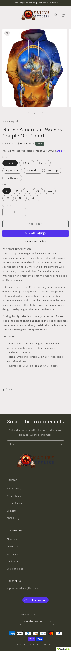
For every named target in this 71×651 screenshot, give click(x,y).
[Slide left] (28, 113)
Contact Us (12, 546)
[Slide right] (42, 113)
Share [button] (9, 389)
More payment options (35, 241)
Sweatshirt (33, 170)
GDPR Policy (13, 518)
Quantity (6, 205)
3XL (8, 198)
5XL (34, 198)
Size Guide (12, 554)
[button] (6, 15)
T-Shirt (27, 163)
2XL (50, 191)
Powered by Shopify (46, 645)
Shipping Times (15, 569)
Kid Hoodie (12, 178)
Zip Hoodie (12, 170)
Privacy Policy (14, 496)
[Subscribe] (60, 444)
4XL (21, 198)
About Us (12, 539)
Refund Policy (14, 488)
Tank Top (53, 170)
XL (37, 191)
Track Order (13, 561)
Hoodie (10, 163)
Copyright (12, 511)
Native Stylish (30, 645)
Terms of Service (15, 503)
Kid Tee (43, 163)
